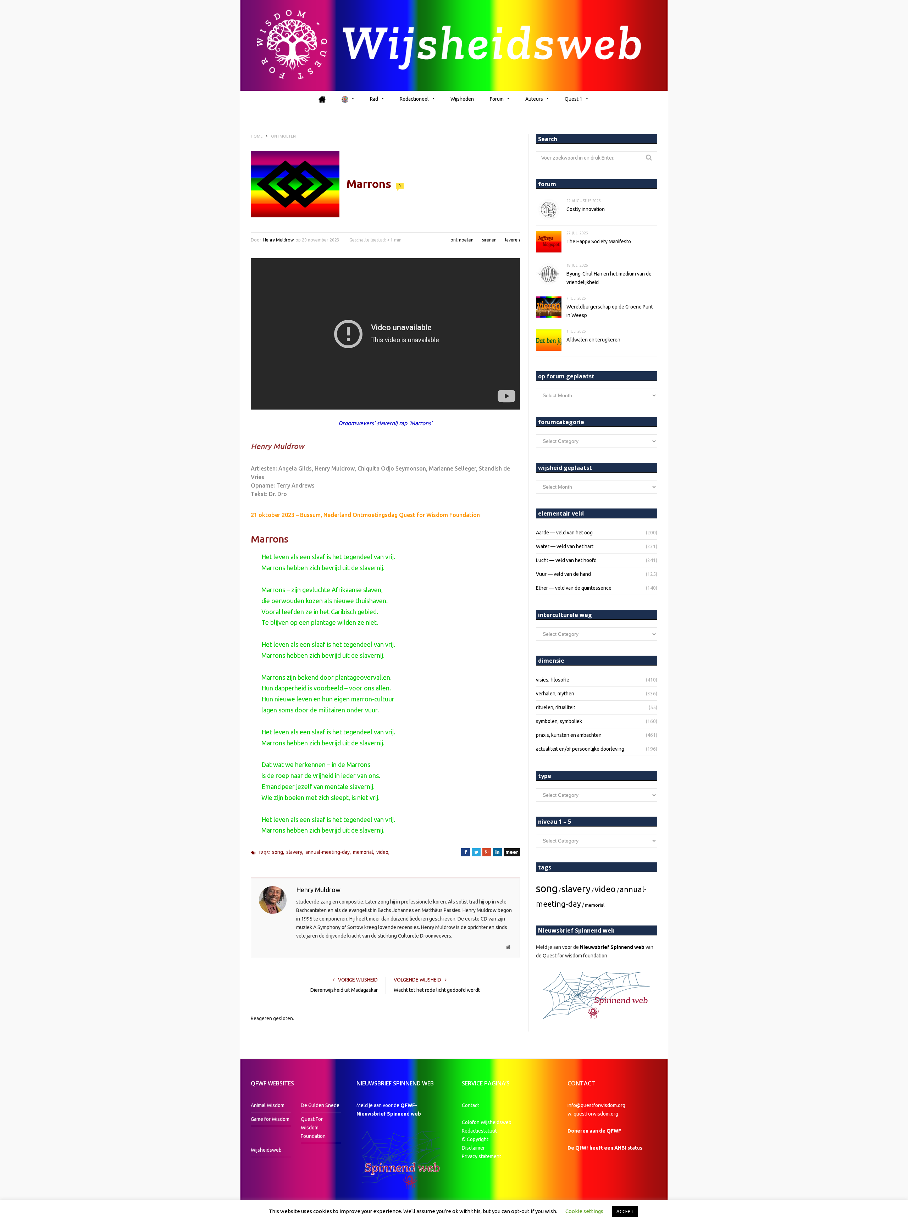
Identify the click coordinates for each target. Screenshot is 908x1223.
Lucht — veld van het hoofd (566, 560)
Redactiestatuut (480, 1131)
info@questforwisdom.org (596, 1105)
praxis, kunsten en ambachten (569, 735)
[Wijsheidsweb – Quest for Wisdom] (454, 45)
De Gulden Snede (320, 1105)
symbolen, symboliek (559, 721)
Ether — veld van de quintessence (573, 588)
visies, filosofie (552, 680)
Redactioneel (414, 99)
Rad (374, 99)
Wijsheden (462, 99)
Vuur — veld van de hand (563, 574)
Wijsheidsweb (266, 1150)
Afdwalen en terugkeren (593, 340)
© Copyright (475, 1139)
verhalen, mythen (555, 693)
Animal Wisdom (267, 1105)
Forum (497, 99)
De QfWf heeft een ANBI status (605, 1148)
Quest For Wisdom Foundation (313, 1127)
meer (511, 852)
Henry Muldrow (278, 240)
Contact (470, 1105)
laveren (512, 240)
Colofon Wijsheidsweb (486, 1122)
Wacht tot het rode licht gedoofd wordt (437, 990)
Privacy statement (481, 1156)
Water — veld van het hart (564, 546)
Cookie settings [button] (584, 1211)
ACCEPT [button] (625, 1211)
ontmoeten (462, 240)
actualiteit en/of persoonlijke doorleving (580, 749)
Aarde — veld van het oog (564, 532)
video (382, 852)
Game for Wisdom (270, 1119)
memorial (363, 852)
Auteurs (534, 99)
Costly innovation (585, 209)
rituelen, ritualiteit (555, 707)
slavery (294, 852)
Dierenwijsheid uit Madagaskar (344, 990)
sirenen (489, 240)
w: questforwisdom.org (593, 1114)
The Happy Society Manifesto (598, 241)
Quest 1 (573, 99)
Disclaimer (473, 1148)
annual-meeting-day (327, 852)
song (277, 852)
